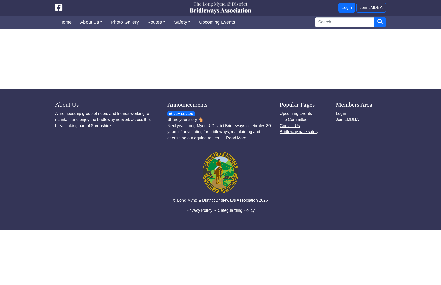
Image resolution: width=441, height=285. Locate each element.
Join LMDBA (371, 7)
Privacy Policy (199, 210)
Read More (236, 138)
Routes (154, 22)
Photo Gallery (125, 22)
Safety (180, 22)
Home (65, 22)
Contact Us (290, 125)
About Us (89, 22)
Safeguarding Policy (236, 210)
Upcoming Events (217, 22)
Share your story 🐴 (185, 119)
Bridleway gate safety (299, 132)
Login (347, 7)
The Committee (294, 119)
